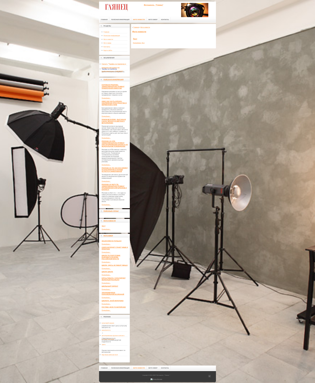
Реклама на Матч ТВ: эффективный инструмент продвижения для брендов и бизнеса (114, 187)
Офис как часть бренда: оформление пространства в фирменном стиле (114, 103)
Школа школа (107, 272)
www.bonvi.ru (106, 330)
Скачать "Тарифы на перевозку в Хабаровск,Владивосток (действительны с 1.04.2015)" (114, 64)
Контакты (106, 47)
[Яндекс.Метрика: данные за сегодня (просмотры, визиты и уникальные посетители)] (156, 379)
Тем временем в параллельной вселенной (113, 293)
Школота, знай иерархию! (113, 301)
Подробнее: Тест (139, 43)
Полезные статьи (110, 211)
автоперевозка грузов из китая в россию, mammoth (113, 336)
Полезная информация (111, 36)
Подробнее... (106, 98)
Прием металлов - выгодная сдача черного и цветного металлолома (114, 121)
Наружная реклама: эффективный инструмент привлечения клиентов (113, 86)
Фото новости (108, 39)
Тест (103, 226)
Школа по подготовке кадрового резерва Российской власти (111, 257)
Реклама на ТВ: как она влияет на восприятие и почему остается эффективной (115, 169)
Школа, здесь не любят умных (115, 265)
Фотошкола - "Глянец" (153, 5)
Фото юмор (107, 43)
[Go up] (210, 376)
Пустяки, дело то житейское (114, 307)
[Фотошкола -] (116, 8)
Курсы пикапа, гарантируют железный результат (114, 279)
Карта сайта (107, 50)
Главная (106, 32)
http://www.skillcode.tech (110, 355)
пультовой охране (108, 323)
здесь (104, 344)
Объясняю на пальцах (111, 241)
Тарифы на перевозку (109, 69)
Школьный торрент (110, 286)
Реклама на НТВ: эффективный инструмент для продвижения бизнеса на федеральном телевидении (115, 143)
